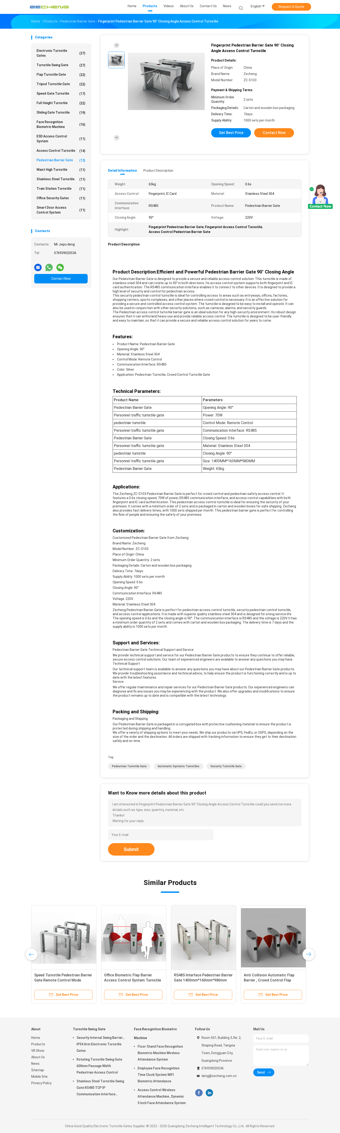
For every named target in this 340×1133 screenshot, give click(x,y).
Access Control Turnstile (61, 151)
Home (35, 1038)
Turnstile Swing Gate (61, 65)
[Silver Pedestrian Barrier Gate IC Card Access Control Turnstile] (273, 937)
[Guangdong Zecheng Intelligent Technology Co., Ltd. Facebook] (199, 1092)
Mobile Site (39, 1076)
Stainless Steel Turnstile (61, 179)
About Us (38, 1057)
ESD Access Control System (61, 138)
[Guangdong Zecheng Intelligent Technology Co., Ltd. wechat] (60, 265)
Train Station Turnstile (61, 189)
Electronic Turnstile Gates (61, 53)
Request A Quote (291, 7)
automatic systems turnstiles (178, 766)
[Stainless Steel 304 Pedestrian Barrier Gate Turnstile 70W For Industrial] (133, 937)
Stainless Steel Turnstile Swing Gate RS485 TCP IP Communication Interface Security (100, 1088)
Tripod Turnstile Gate (61, 84)
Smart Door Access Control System (61, 210)
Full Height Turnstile (61, 103)
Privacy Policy (41, 1083)
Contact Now (61, 278)
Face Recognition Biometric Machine (61, 124)
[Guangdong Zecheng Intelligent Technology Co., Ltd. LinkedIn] (209, 1092)
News (35, 1063)
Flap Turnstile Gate (61, 75)
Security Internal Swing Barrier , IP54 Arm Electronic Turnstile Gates (100, 1044)
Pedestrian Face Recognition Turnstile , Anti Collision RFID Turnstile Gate (59, 980)
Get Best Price (231, 132)
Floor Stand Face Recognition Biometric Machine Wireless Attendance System (160, 1053)
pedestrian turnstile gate (129, 766)
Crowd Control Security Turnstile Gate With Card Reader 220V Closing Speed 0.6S (202, 980)
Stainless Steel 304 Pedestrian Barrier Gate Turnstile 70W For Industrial (130, 980)
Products (38, 1044)
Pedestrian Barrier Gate (61, 160)
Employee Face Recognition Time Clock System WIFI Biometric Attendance (158, 1074)
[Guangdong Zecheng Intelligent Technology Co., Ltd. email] (38, 265)
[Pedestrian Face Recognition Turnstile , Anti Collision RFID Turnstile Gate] (63, 937)
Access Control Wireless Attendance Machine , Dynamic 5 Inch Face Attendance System (162, 1096)
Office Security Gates (61, 198)
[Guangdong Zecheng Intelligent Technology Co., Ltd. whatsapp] (49, 265)
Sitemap (37, 1070)
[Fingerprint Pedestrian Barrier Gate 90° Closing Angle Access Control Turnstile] (166, 81)
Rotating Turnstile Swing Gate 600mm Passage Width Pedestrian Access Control (99, 1066)
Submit (131, 849)
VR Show (37, 1050)
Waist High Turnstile (61, 170)
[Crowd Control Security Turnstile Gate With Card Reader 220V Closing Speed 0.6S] (203, 937)
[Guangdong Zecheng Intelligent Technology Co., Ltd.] (49, 6)
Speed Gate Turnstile (61, 94)
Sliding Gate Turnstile (61, 113)
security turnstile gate (226, 766)
